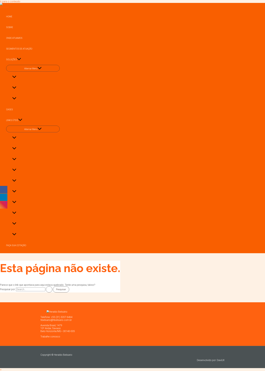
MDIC (18, 234)
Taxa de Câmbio (24, 224)
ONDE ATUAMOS (14, 38)
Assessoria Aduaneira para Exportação (35, 88)
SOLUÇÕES (11, 59)
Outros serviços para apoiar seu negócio (36, 99)
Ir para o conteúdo (10, 1)
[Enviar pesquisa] (49, 289)
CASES (9, 109)
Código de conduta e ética (28, 170)
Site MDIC (20, 181)
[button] (0, 369)
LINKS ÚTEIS (12, 120)
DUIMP (19, 138)
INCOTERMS (22, 191)
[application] (19, 59)
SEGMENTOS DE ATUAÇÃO (19, 49)
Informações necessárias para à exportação (38, 213)
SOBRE (9, 27)
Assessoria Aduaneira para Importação (35, 77)
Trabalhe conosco (50, 336)
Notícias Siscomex (25, 149)
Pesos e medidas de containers (31, 202)
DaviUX (221, 360)
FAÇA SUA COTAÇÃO (16, 245)
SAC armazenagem (25, 159)
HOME (9, 16)
